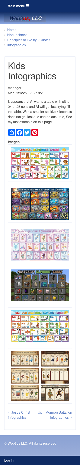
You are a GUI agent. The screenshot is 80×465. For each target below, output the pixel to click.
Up (40, 412)
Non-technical (17, 34)
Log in (9, 460)
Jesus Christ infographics (19, 415)
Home (11, 29)
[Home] (26, 18)
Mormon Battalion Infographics (58, 415)
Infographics (16, 44)
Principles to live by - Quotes (28, 39)
